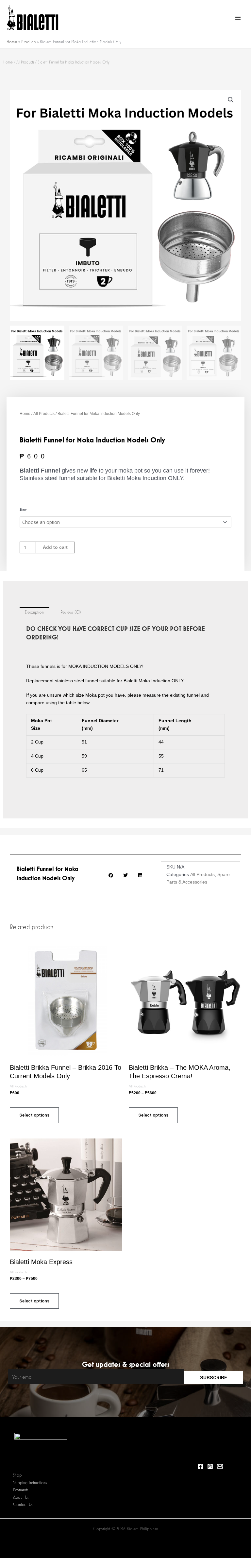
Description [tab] (34, 612)
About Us (20, 1497)
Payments (20, 1489)
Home (8, 62)
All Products (25, 62)
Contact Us (22, 1504)
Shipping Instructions (30, 1482)
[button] (231, 100)
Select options (34, 1115)
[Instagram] (210, 1466)
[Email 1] (220, 1466)
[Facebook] (200, 1466)
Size (23, 509)
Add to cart (55, 547)
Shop (17, 1475)
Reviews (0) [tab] (70, 612)
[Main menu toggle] (238, 17)
